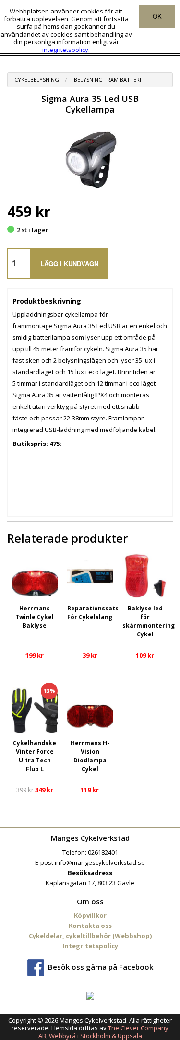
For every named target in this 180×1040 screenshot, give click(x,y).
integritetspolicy (65, 49)
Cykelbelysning (36, 79)
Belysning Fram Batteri (107, 79)
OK (157, 16)
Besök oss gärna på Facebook (100, 967)
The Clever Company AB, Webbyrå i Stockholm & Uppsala (103, 1032)
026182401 (103, 852)
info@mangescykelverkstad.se (100, 862)
